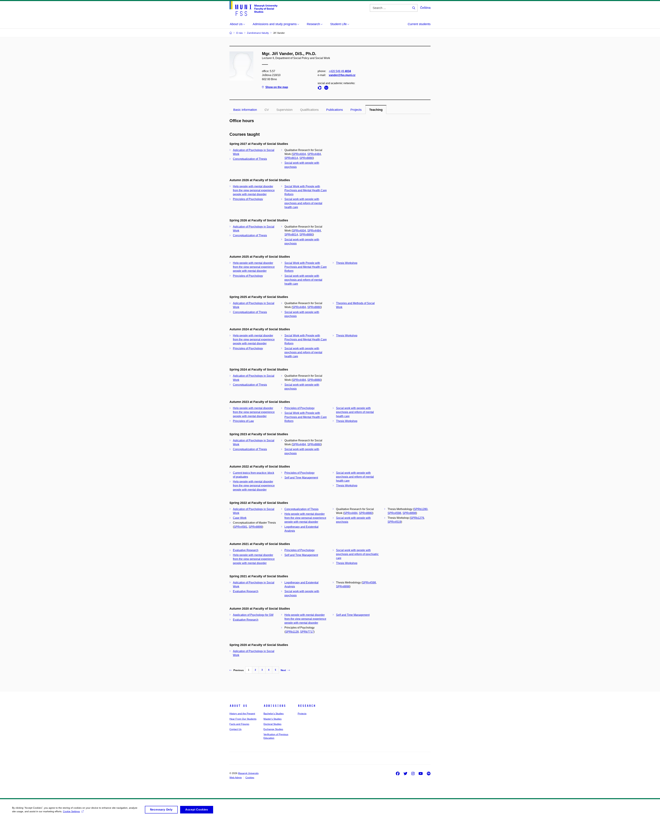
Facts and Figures (239, 724)
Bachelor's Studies (273, 713)
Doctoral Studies (272, 724)
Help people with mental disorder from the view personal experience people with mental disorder (254, 190)
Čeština (425, 7)
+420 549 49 (340, 71)
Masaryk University (248, 773)
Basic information (245, 109)
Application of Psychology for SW (253, 614)
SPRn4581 (240, 526)
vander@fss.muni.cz (342, 75)
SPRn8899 (255, 526)
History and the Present (242, 713)
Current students (419, 24)
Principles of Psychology (248, 199)
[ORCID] (327, 88)
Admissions (274, 706)
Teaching (376, 109)
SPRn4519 (394, 521)
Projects (356, 109)
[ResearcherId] (320, 88)
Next (283, 670)
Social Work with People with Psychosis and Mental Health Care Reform (305, 190)
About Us (238, 706)
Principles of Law (243, 421)
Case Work (239, 517)
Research (307, 706)
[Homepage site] (253, 8)
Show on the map (276, 87)
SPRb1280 (420, 509)
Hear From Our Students (242, 718)
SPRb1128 (292, 631)
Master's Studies (272, 718)
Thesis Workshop (346, 262)
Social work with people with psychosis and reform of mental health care (303, 203)
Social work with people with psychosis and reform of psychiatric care (357, 554)
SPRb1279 (417, 517)
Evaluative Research (245, 550)
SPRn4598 (394, 513)
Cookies (249, 777)
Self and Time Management (301, 477)
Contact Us (235, 729)
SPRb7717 (307, 631)
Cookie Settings (71, 811)
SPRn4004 (299, 154)
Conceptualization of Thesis (250, 158)
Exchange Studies (273, 729)
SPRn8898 (409, 513)
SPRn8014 (291, 158)
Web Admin (235, 777)
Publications (334, 109)
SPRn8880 (306, 158)
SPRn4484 (314, 154)
